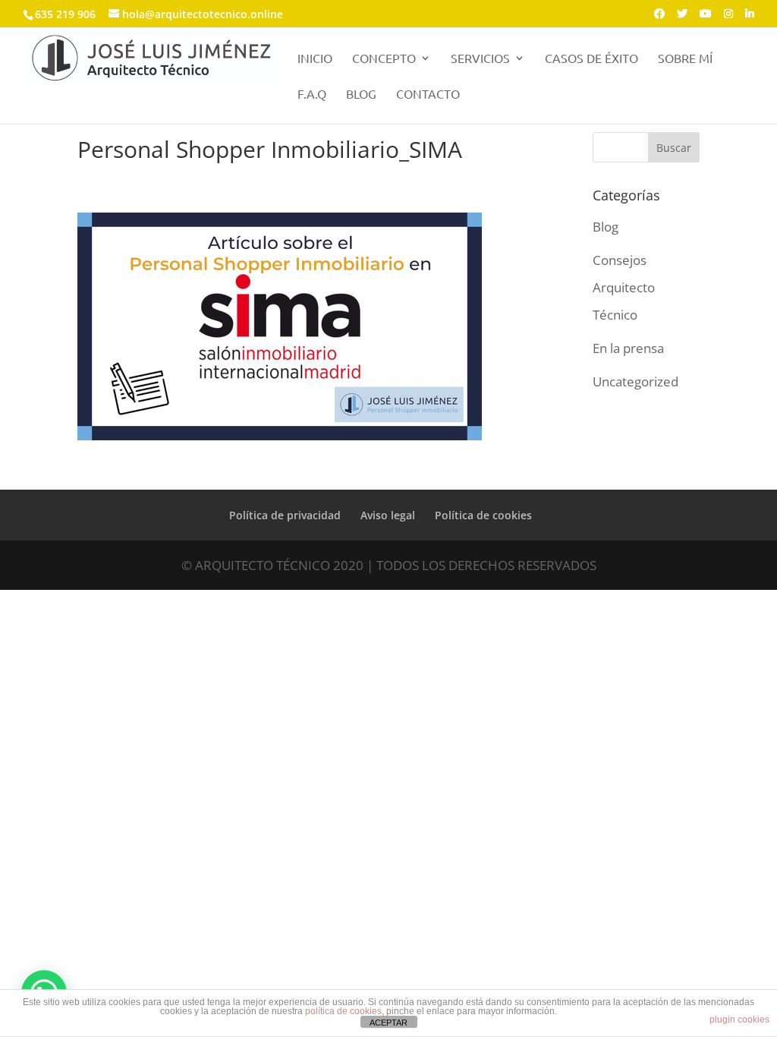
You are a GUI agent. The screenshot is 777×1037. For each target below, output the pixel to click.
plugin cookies (739, 1019)
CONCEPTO (384, 58)
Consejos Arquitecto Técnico (624, 287)
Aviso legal (387, 515)
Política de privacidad (285, 515)
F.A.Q (311, 94)
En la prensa (628, 348)
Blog (605, 226)
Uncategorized (635, 381)
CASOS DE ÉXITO (591, 58)
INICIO (314, 58)
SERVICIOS (480, 58)
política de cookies (343, 1011)
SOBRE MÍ (685, 58)
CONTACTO (428, 94)
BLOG (361, 94)
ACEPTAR (388, 1022)
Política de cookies (483, 515)
